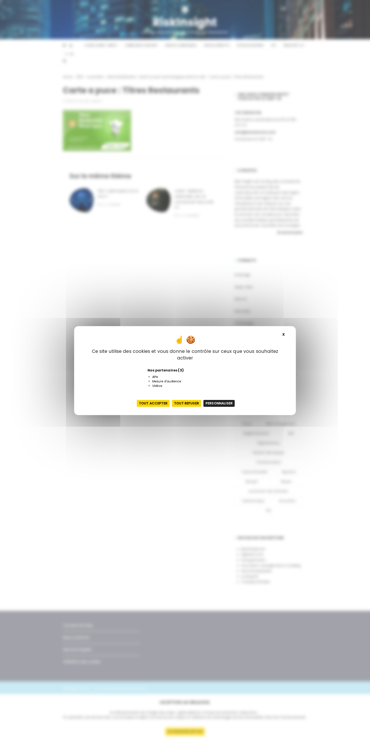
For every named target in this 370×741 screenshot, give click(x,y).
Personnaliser (219, 403)
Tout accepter (153, 403)
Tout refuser (186, 403)
